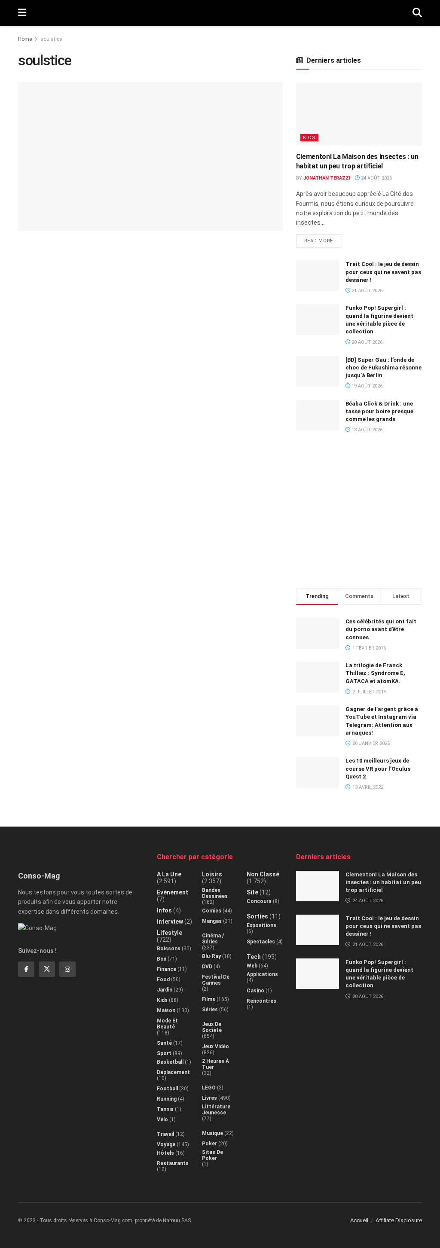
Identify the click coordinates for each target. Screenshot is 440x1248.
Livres (209, 1098)
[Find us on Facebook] (26, 969)
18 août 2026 (366, 430)
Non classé (263, 874)
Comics (211, 911)
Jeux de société (212, 1027)
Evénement (172, 892)
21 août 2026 (366, 290)
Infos (164, 910)
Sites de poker (212, 1155)
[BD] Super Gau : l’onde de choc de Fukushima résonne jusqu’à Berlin (383, 367)
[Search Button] (417, 13)
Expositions (261, 925)
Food (163, 979)
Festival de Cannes (215, 980)
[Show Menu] (22, 13)
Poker (209, 1144)
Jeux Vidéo (215, 1047)
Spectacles (261, 942)
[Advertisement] (360, 514)
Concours (259, 901)
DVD (207, 967)
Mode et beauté (167, 1024)
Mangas (212, 921)
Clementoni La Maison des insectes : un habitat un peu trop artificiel (383, 882)
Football (167, 1089)
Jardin (164, 990)
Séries (210, 1010)
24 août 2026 (376, 178)
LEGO (209, 1088)
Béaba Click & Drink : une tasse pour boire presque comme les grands (379, 411)
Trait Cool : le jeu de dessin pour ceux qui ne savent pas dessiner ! (383, 272)
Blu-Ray (211, 956)
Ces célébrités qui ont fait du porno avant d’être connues (380, 629)
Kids (309, 137)
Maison (166, 1010)
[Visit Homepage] (219, 12)
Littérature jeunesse (216, 1110)
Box (161, 959)
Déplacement (173, 1072)
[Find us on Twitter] (47, 969)
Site (252, 892)
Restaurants (173, 1163)
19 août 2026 (366, 386)
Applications (262, 974)
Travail (165, 1134)
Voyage (166, 1144)
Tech (254, 956)
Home (25, 39)
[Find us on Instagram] (67, 969)
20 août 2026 (366, 342)
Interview (170, 921)
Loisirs (212, 874)
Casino (255, 991)
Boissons (168, 949)
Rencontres (261, 1001)
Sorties (257, 916)
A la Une (169, 874)
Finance (166, 969)
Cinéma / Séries (213, 939)
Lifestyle (169, 932)
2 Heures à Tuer (215, 1064)
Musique (212, 1133)
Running (167, 1099)
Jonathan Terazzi (326, 178)
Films (208, 999)
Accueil (359, 1220)
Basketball (170, 1062)
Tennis (165, 1109)
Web (252, 966)
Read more (322, 239)
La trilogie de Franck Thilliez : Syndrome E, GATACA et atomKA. (375, 673)
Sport (164, 1053)
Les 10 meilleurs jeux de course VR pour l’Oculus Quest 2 (377, 768)
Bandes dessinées (215, 893)
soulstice (51, 39)
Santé (164, 1043)
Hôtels (165, 1153)
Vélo (162, 1120)
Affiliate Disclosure (399, 1220)
